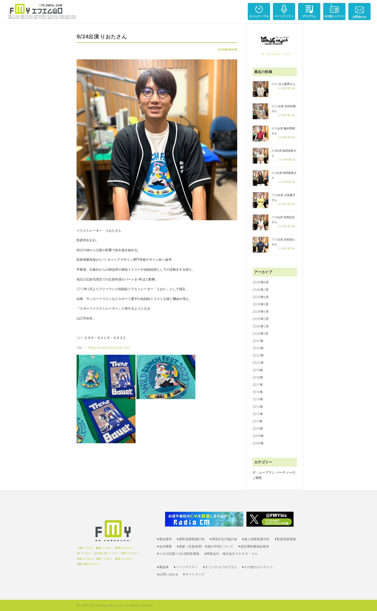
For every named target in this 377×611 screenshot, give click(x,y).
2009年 (258, 436)
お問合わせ (359, 16)
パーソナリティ (284, 16)
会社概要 (165, 546)
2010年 (258, 428)
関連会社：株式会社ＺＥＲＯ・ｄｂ (232, 554)
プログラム (309, 16)
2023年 (258, 355)
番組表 (164, 567)
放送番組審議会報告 (254, 546)
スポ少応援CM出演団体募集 (179, 554)
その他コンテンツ (334, 16)
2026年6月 (261, 297)
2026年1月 (260, 333)
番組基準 (165, 539)
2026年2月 (261, 326)
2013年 (258, 407)
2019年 (258, 370)
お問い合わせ (168, 574)
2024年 (258, 348)
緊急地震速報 (286, 539)
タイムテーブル (259, 16)
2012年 (258, 414)
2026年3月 (261, 319)
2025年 (258, 341)
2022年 (258, 363)
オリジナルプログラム (221, 567)
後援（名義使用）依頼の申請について (206, 546)
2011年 (258, 421)
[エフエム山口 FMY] (40, 11)
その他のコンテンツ (258, 567)
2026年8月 (261, 282)
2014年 (258, 399)
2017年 (258, 385)
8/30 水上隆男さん (284, 84)
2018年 (258, 377)
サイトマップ (195, 574)
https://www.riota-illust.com (109, 347)
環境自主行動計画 (224, 539)
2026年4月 (261, 311)
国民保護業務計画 (192, 539)
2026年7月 (261, 290)
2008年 (258, 443)
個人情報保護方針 (257, 539)
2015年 (258, 392)
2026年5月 (261, 304)
